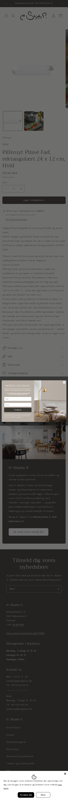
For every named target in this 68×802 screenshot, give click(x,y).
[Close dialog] (64, 382)
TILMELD (18, 410)
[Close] (65, 773)
